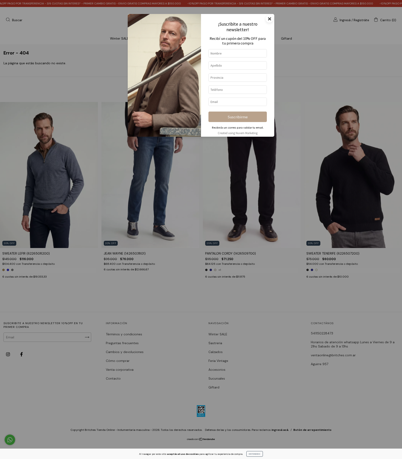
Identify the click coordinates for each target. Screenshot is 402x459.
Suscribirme (238, 116)
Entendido (254, 454)
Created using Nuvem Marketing (238, 133)
